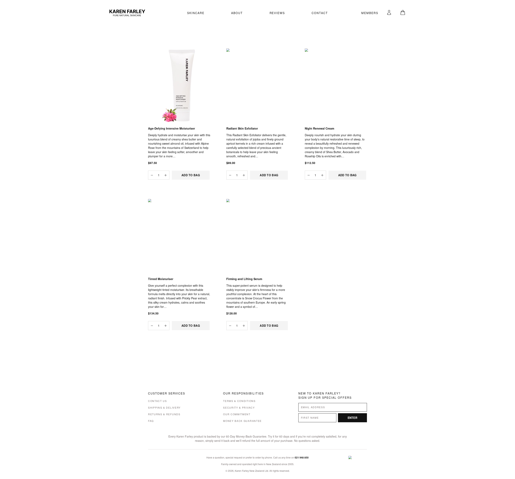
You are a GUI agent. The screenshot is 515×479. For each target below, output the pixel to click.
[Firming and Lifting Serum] (257, 236)
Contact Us (157, 401)
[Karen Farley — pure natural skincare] (144, 13)
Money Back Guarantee (242, 420)
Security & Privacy (239, 407)
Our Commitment (236, 414)
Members (369, 13)
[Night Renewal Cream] (336, 85)
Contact (320, 13)
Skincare (195, 13)
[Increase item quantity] (165, 175)
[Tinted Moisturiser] (179, 236)
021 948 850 (302, 457)
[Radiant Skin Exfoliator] (257, 85)
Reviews (277, 13)
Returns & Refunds (164, 414)
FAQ (151, 420)
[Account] (389, 12)
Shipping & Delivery (164, 407)
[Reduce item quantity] (152, 175)
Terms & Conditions (239, 401)
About (237, 13)
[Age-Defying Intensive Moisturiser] (179, 85)
